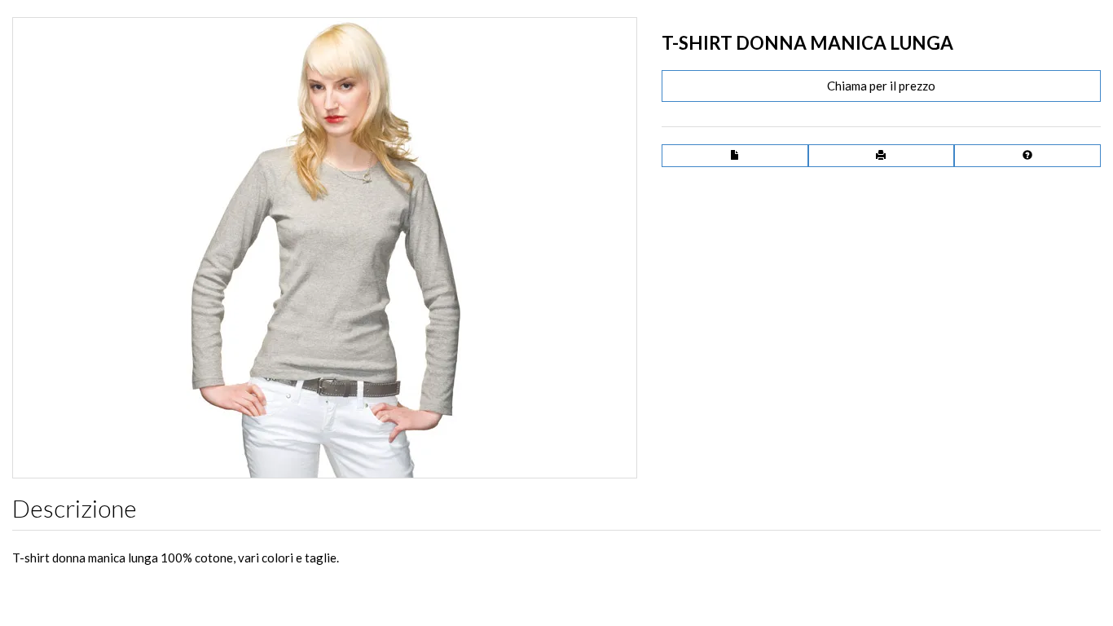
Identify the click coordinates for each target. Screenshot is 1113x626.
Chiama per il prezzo (881, 85)
